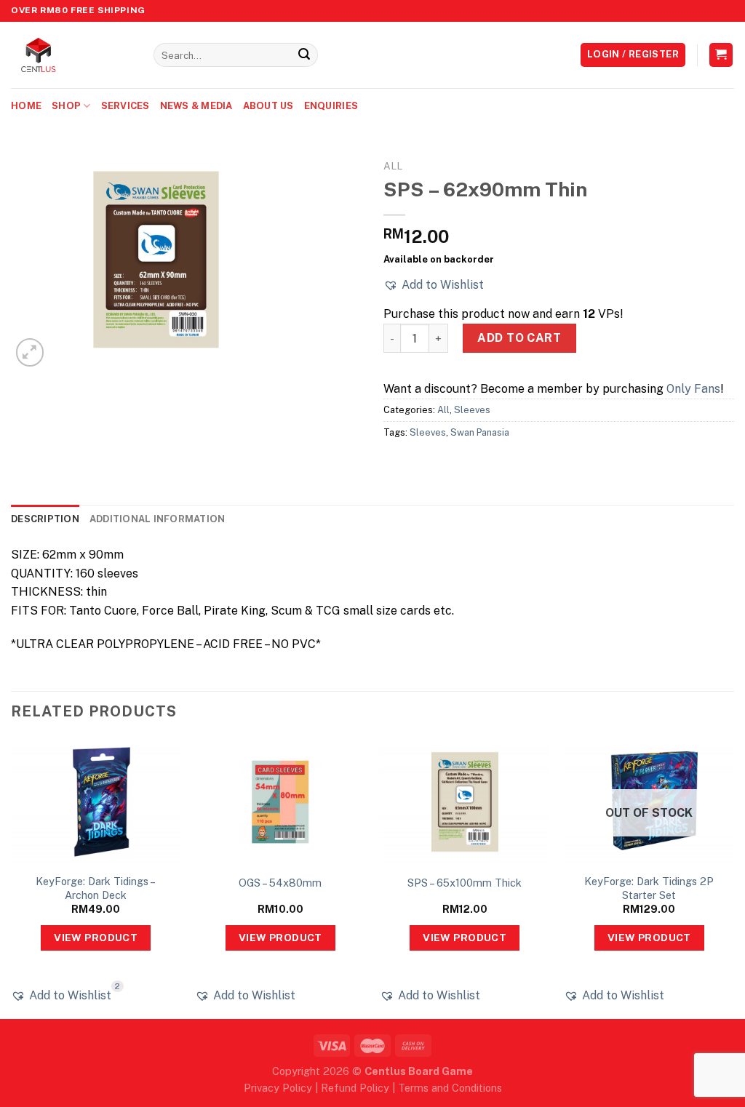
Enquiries (331, 105)
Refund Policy (355, 1088)
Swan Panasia (479, 432)
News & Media (196, 105)
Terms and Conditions (450, 1088)
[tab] (45, 519)
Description (45, 518)
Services (125, 105)
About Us (268, 105)
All (392, 166)
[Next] (733, 877)
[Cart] (721, 55)
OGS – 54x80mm (280, 882)
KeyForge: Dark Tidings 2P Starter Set (649, 888)
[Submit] (304, 55)
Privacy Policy (278, 1088)
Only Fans (693, 389)
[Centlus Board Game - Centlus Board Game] (71, 55)
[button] (433, 285)
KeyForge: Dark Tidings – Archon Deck (96, 888)
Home (26, 105)
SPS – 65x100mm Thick (464, 882)
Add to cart (519, 338)
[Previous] (12, 877)
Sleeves (472, 409)
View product (96, 937)
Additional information (157, 518)
